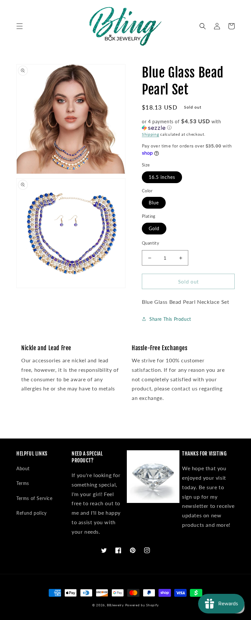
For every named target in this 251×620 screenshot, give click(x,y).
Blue (154, 202)
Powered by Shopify (142, 605)
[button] (19, 26)
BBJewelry (115, 605)
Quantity (150, 243)
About (23, 468)
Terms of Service (34, 498)
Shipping (150, 134)
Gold (154, 228)
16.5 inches (162, 177)
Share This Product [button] (170, 319)
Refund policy (31, 513)
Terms (22, 483)
